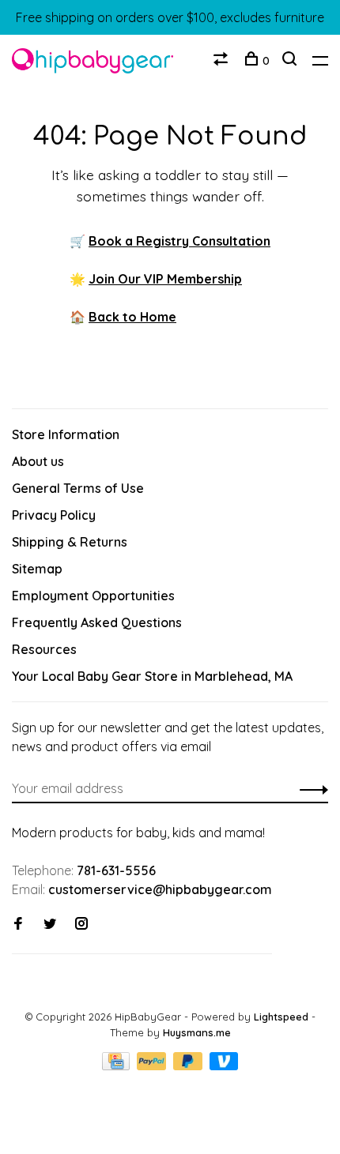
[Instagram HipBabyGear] (81, 924)
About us (38, 461)
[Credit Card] (118, 1065)
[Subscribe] (309, 788)
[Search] (291, 61)
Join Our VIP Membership (165, 279)
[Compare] (222, 61)
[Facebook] (18, 924)
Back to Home (132, 317)
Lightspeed (281, 1016)
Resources (44, 649)
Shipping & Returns (69, 542)
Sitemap (37, 569)
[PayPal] (153, 1065)
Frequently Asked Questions (97, 622)
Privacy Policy (54, 515)
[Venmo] (224, 1065)
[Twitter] (49, 924)
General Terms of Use (78, 488)
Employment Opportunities (93, 595)
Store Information (65, 434)
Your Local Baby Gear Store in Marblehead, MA (152, 676)
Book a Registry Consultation (179, 241)
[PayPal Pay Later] (189, 1065)
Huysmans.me (197, 1032)
